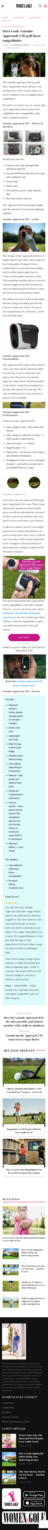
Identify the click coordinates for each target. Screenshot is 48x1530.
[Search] (40, 6)
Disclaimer (6, 1412)
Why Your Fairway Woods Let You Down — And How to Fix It (33, 1269)
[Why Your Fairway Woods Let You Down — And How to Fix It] (11, 1270)
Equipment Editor (21, 45)
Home (5, 18)
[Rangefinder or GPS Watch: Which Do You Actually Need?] (24, 1112)
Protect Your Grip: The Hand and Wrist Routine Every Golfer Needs (24, 1239)
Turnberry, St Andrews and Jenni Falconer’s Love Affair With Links (33, 1285)
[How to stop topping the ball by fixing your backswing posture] (11, 1253)
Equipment (18, 18)
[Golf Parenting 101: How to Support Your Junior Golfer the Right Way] (11, 1302)
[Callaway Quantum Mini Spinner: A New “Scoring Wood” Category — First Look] (24, 1072)
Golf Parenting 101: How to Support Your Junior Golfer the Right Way (33, 1301)
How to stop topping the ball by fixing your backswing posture (32, 1252)
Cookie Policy (8, 1408)
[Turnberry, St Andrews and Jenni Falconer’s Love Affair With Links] (11, 1286)
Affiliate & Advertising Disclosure (16, 1422)
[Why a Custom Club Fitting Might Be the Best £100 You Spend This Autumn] (24, 1153)
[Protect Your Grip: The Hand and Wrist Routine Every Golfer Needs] (24, 1220)
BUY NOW (24, 637)
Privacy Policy (8, 1403)
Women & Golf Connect (19, 1397)
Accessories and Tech (14, 26)
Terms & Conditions (10, 1417)
